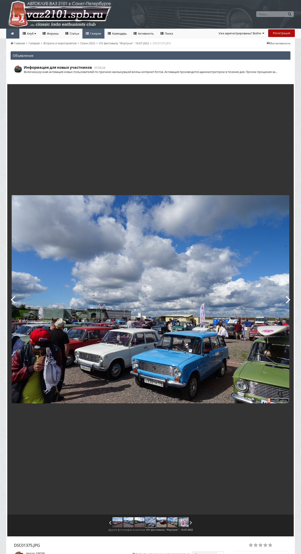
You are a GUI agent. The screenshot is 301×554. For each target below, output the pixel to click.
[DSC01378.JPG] (183, 522)
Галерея (95, 33)
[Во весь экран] (285, 90)
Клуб (30, 33)
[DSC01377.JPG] (172, 522)
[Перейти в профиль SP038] (18, 69)
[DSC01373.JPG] (128, 522)
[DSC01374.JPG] (13, 299)
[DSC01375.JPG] (150, 522)
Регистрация (281, 33)
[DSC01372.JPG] (117, 522)
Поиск (168, 33)
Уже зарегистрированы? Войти (240, 33)
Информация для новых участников (58, 67)
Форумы (52, 33)
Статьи (74, 33)
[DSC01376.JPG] (288, 299)
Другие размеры (265, 91)
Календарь (119, 33)
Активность (145, 33)
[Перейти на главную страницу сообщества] (12, 34)
